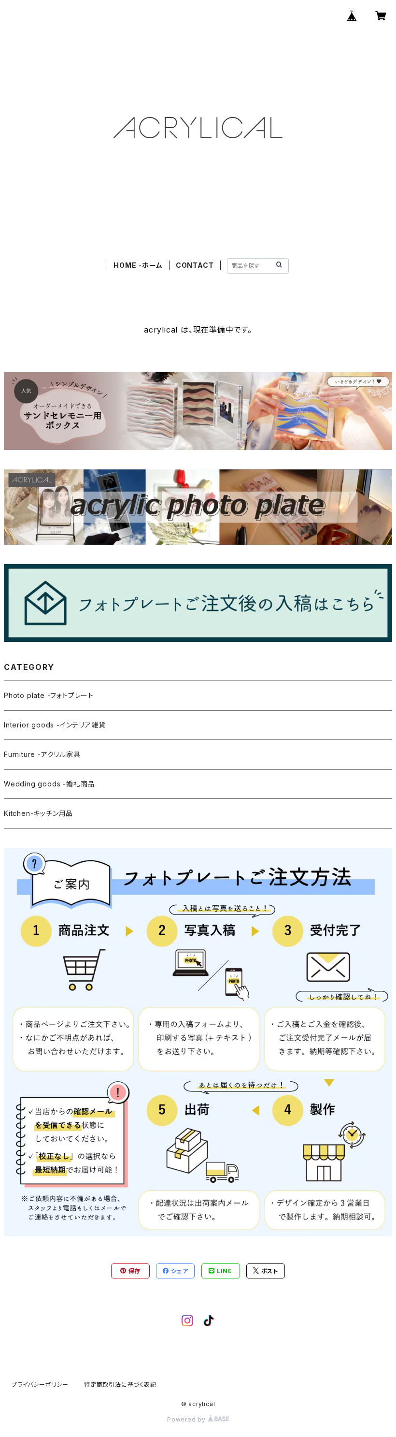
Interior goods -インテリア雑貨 (54, 725)
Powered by (187, 1419)
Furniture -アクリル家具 (42, 754)
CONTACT (195, 265)
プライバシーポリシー (40, 1384)
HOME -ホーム (137, 265)
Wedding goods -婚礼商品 (49, 784)
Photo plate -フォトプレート (49, 695)
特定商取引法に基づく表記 (120, 1384)
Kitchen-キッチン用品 (38, 813)
